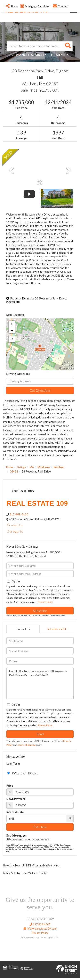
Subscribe (40, 611)
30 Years (16, 773)
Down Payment (15, 798)
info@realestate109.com (41, 928)
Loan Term (13, 763)
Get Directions (40, 390)
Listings (21, 467)
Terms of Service (27, 745)
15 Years (32, 773)
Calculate (40, 827)
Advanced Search (28, 55)
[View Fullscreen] (12, 339)
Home (9, 467)
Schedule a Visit (56, 629)
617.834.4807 (41, 924)
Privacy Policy (45, 601)
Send (40, 734)
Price (9, 785)
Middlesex (44, 467)
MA (32, 467)
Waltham (59, 467)
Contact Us (15, 525)
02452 (14, 471)
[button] (68, 46)
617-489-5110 (19, 514)
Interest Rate (15, 812)
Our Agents (15, 531)
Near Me (58, 55)
